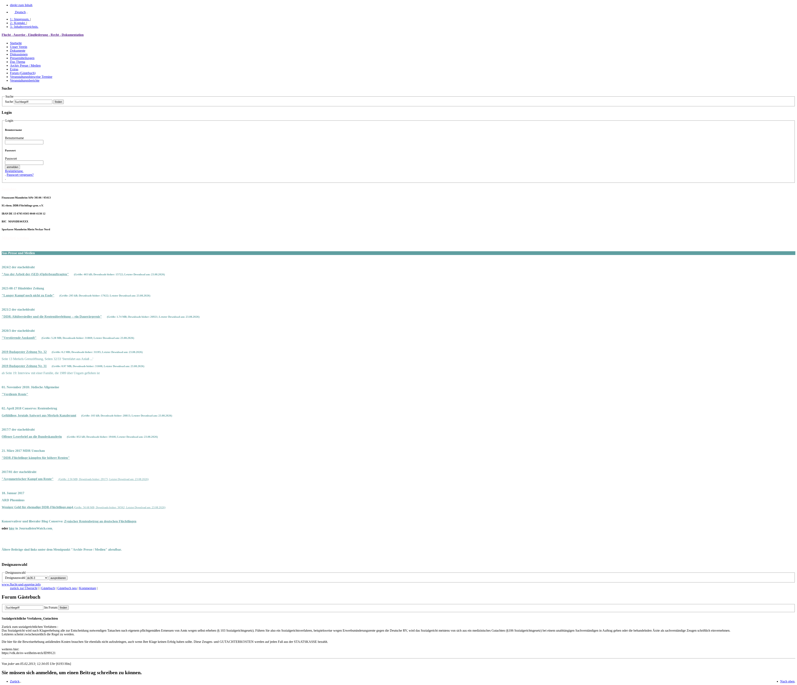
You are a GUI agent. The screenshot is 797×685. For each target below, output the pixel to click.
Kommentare (87, 588)
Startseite (16, 43)
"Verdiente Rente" (15, 394)
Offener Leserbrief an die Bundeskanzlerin (32, 436)
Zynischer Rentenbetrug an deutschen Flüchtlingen (100, 521)
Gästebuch (48, 588)
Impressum (19, 19)
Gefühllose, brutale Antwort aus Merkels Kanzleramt (39, 415)
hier (12, 528)
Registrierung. (14, 171)
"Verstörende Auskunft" (19, 337)
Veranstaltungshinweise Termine (31, 76)
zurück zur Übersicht (23, 588)
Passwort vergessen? (20, 174)
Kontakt (18, 23)
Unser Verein (18, 47)
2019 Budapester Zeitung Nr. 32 (24, 352)
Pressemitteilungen (22, 58)
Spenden (9, 189)
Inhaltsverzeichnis (24, 26)
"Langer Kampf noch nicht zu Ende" (28, 295)
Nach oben (787, 681)
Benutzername (14, 138)
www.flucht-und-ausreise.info (21, 584)
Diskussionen (19, 54)
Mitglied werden (15, 238)
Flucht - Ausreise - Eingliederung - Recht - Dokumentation (43, 35)
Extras (14, 69)
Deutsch (20, 12)
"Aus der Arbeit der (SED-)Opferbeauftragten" (35, 274)
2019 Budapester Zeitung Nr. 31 (24, 366)
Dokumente (17, 50)
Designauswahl (15, 578)
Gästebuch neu (67, 588)
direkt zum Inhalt (21, 5)
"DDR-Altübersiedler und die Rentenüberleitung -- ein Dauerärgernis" (52, 316)
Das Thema (17, 62)
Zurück (15, 681)
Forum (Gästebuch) (22, 73)
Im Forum (50, 607)
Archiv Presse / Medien (25, 65)
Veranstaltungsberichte (24, 80)
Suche (9, 101)
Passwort (11, 158)
